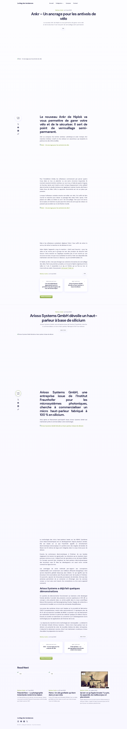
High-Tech (63, 330)
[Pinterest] (24, 721)
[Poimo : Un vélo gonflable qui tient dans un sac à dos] (63, 680)
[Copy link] (18, 134)
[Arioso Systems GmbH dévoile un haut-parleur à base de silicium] (75, 285)
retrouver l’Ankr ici (67, 268)
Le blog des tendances (25, 3)
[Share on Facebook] (18, 127)
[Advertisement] (63, 46)
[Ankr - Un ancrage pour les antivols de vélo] (51, 647)
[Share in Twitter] (18, 124)
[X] (27, 721)
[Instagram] (18, 721)
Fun (63, 28)
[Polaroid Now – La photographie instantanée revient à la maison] (75, 647)
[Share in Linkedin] (18, 130)
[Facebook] (21, 721)
